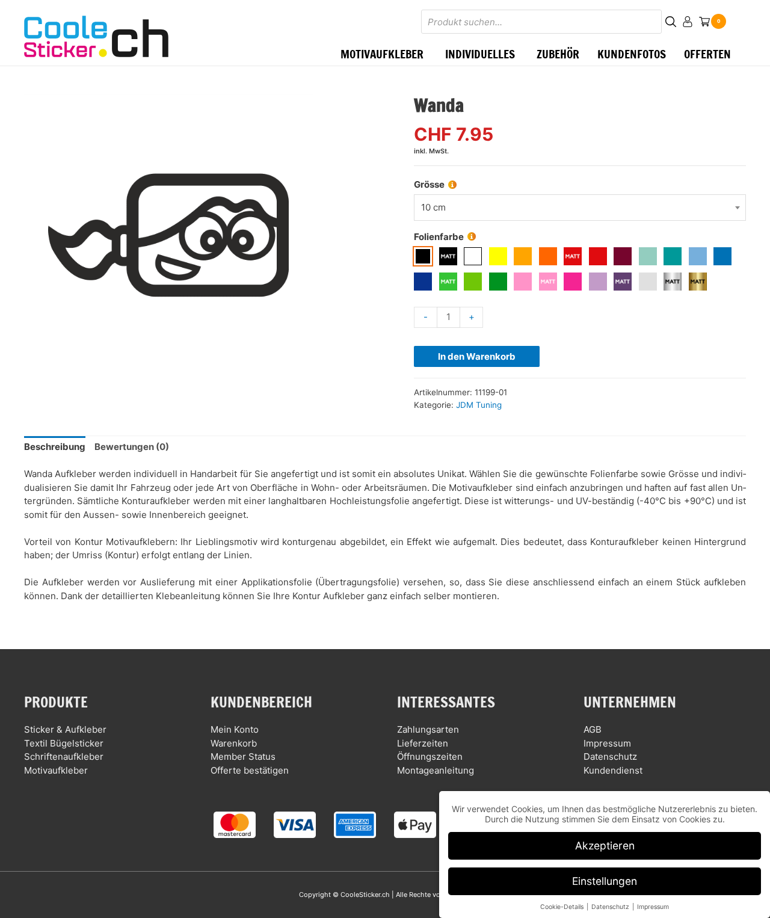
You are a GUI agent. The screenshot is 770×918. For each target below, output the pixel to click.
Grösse (429, 184)
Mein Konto (235, 729)
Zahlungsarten (428, 729)
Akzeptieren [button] (605, 845)
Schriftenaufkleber (63, 756)
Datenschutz (610, 756)
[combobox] (580, 207)
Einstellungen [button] (604, 881)
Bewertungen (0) (131, 446)
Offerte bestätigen (250, 770)
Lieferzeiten (422, 743)
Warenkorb (234, 743)
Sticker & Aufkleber (65, 729)
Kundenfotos (631, 54)
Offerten (707, 54)
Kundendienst (613, 770)
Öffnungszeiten (430, 756)
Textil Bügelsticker (63, 743)
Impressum (607, 743)
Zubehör (558, 54)
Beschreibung (54, 446)
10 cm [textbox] (433, 207)
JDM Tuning (479, 405)
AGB (593, 729)
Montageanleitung (435, 770)
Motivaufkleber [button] (382, 54)
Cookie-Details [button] (562, 907)
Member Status (243, 756)
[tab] (54, 447)
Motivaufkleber (56, 770)
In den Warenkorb (477, 356)
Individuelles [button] (480, 54)
